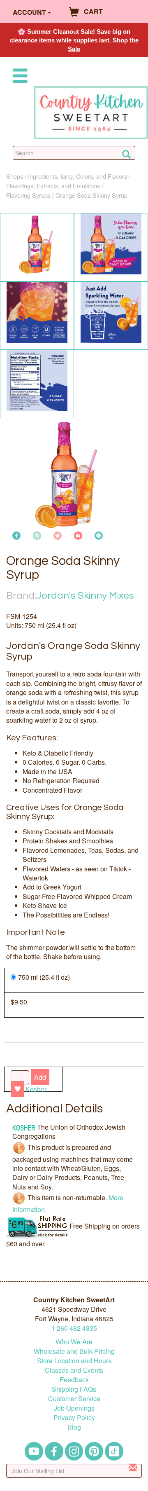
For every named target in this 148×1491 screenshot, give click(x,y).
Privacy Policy (74, 1417)
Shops (14, 176)
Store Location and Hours (74, 1360)
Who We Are (74, 1341)
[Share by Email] (78, 534)
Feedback (74, 1379)
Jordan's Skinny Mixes (85, 595)
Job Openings (74, 1408)
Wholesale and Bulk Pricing (74, 1351)
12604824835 (74, 1328)
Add (40, 1077)
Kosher (35, 1089)
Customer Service (74, 1398)
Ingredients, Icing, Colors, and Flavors (77, 176)
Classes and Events (74, 1370)
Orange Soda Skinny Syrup (91, 195)
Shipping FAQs (74, 1389)
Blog (74, 1427)
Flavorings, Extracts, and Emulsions (53, 185)
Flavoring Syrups (28, 195)
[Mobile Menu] (18, 77)
